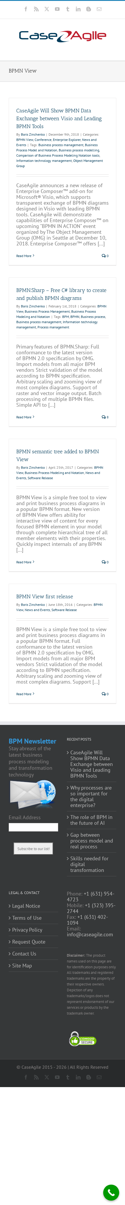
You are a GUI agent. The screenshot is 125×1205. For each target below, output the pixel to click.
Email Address (25, 817)
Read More (23, 256)
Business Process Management (47, 311)
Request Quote (28, 942)
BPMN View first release (44, 596)
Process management (53, 327)
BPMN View (24, 139)
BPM (65, 316)
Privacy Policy (27, 930)
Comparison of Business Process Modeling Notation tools (57, 155)
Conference (43, 139)
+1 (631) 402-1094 (87, 920)
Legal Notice (26, 906)
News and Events (37, 610)
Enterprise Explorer (67, 139)
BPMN (74, 316)
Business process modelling (79, 150)
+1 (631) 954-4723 (90, 896)
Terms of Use (27, 918)
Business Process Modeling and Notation (54, 472)
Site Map (22, 966)
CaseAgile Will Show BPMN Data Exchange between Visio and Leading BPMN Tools (59, 118)
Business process (93, 316)
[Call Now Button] (111, 1193)
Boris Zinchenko (33, 134)
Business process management (60, 145)
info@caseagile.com (90, 934)
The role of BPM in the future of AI (91, 820)
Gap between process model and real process (91, 841)
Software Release (40, 478)
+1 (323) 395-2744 (91, 908)
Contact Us (24, 954)
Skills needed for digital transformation (89, 864)
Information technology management (44, 160)
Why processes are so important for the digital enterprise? (91, 796)
